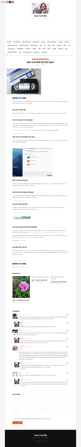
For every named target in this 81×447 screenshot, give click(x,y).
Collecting (60, 42)
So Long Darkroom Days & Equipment (59, 282)
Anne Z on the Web (40, 15)
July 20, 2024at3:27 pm (27, 372)
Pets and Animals (20, 48)
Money (54, 45)
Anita (20, 314)
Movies (64, 45)
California (43, 42)
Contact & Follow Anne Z (51, 42)
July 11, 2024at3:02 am (28, 338)
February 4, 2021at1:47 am (28, 322)
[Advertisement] (40, 31)
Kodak (15, 252)
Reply (67, 314)
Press (39, 48)
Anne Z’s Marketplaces (26, 42)
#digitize (17, 267)
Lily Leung (20, 330)
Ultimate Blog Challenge (12, 52)
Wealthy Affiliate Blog (27, 52)
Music (69, 45)
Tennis (66, 48)
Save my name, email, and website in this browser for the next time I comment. (32, 418)
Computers (67, 42)
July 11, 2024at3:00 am (28, 363)
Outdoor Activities (11, 48)
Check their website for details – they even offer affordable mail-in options (45, 232)
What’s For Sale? (37, 52)
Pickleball (34, 48)
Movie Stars (59, 45)
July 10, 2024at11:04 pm (30, 346)
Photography (27, 48)
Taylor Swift (60, 48)
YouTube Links (44, 52)
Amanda (20, 372)
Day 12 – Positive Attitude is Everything (21, 300)
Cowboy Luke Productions (12, 45)
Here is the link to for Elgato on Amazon (22, 130)
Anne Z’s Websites (36, 42)
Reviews (48, 48)
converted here (22, 240)
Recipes (44, 48)
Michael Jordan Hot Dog (25, 237)
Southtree (21, 252)
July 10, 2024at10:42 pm (27, 330)
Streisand (54, 48)
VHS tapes (25, 267)
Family (41, 45)
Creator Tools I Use (34, 45)
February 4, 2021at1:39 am (26, 314)
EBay (45, 45)
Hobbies (49, 45)
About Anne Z (9, 42)
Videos (20, 52)
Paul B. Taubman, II (22, 346)
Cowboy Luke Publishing (23, 45)
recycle (21, 267)
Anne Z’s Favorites (17, 42)
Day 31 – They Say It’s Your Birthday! (39, 280)
